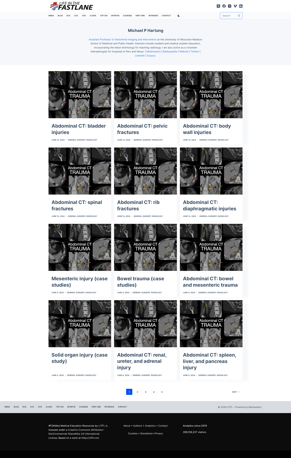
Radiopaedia (170, 51)
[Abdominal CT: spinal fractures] (79, 171)
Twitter (195, 51)
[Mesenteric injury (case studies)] (79, 247)
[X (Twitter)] (218, 6)
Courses (127, 15)
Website (184, 51)
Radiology (91, 140)
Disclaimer (146, 433)
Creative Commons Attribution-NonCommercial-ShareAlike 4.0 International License (76, 433)
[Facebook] (224, 6)
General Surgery (76, 140)
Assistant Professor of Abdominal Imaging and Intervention (123, 39)
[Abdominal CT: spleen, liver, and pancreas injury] (211, 323)
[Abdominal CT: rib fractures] (145, 171)
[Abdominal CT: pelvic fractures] (145, 94)
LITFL (102, 425)
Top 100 (103, 15)
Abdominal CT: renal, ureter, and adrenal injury (142, 361)
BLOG (60, 15)
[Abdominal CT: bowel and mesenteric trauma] (211, 247)
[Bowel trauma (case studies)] (145, 247)
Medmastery (153, 51)
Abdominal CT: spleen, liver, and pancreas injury (209, 361)
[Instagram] (229, 6)
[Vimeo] (235, 6)
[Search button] (239, 15)
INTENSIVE (153, 15)
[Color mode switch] (178, 15)
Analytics (150, 425)
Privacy (158, 433)
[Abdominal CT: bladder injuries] (79, 94)
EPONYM (115, 15)
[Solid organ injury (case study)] (79, 323)
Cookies (133, 433)
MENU (51, 15)
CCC (76, 15)
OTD (84, 15)
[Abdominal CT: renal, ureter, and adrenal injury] (145, 323)
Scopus (151, 55)
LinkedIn (140, 55)
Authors (137, 425)
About (126, 425)
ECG (68, 15)
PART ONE (140, 15)
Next (234, 392)
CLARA (93, 15)
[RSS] (240, 6)
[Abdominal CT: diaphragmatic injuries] (211, 171)
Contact (166, 15)
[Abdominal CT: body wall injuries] (211, 94)
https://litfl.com (90, 437)
